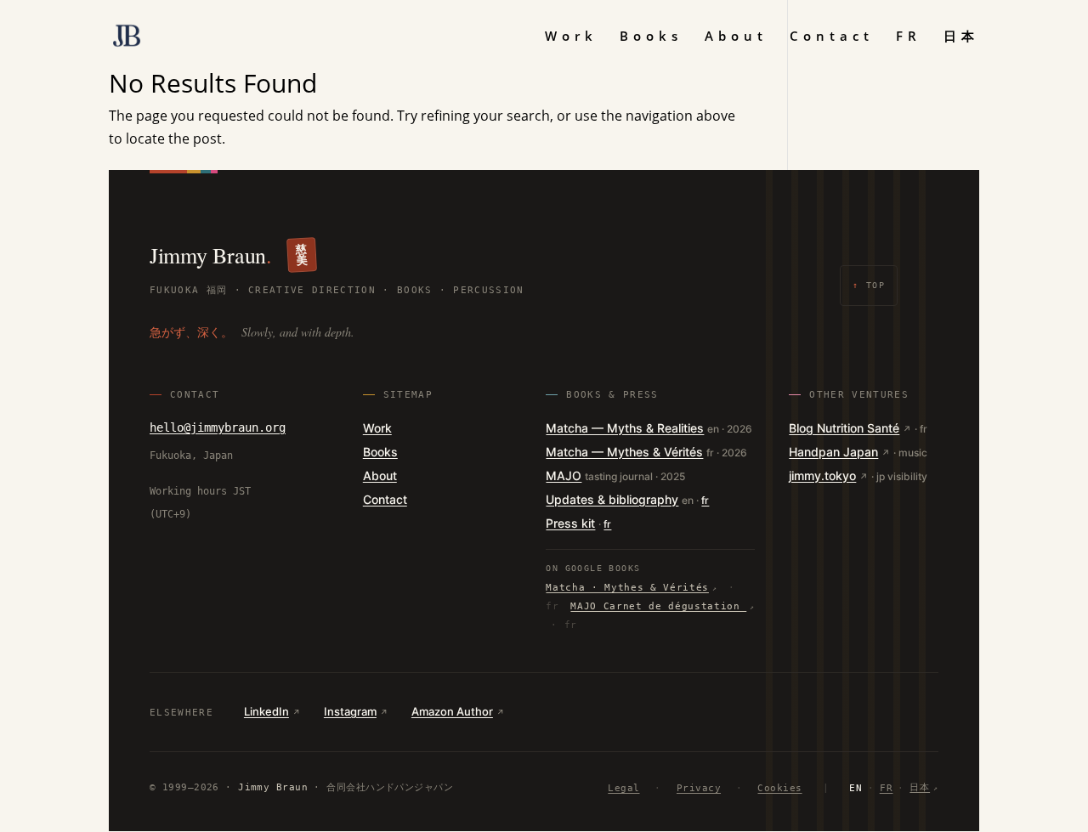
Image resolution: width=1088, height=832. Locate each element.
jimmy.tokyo (822, 475)
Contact (832, 37)
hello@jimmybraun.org (218, 427)
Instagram (350, 711)
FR (908, 37)
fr (705, 500)
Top (869, 285)
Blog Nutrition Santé (844, 428)
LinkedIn (266, 711)
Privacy (699, 788)
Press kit (570, 523)
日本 (961, 37)
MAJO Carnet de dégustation (658, 606)
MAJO (563, 475)
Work (571, 37)
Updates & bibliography (612, 499)
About (736, 37)
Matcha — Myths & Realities (625, 428)
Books (651, 37)
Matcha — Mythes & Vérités (624, 451)
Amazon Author (452, 711)
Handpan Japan (833, 451)
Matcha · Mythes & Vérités (627, 587)
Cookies (779, 788)
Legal (623, 788)
